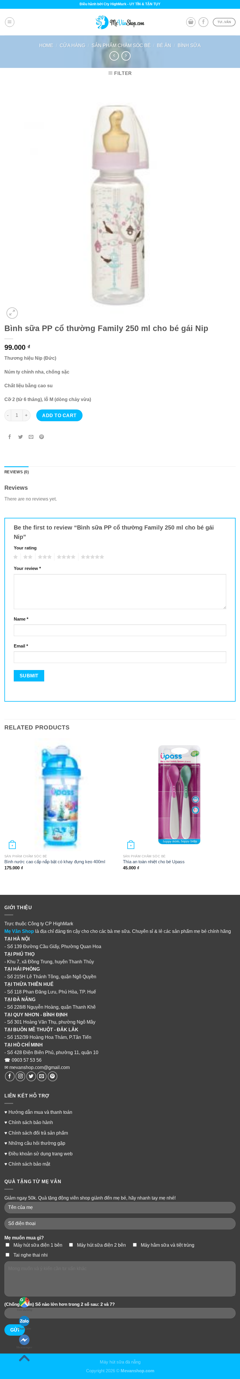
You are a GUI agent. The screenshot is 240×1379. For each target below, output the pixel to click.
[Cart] (191, 22)
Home (46, 45)
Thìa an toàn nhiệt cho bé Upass (154, 861)
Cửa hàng (72, 45)
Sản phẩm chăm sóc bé (121, 45)
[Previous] (4, 812)
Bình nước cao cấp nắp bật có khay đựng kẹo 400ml (54, 861)
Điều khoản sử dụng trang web (40, 1153)
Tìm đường (24, 1309)
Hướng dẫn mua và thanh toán (40, 1112)
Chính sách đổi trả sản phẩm (38, 1132)
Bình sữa (189, 45)
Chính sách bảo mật (29, 1163)
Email (21, 646)
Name (21, 619)
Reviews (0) (16, 472)
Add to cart (59, 415)
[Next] (235, 812)
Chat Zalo (24, 1328)
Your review (27, 568)
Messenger (24, 1347)
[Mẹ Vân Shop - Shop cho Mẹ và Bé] (120, 22)
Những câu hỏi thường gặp (36, 1143)
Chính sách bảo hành (30, 1122)
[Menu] (9, 22)
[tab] (16, 472)
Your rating (25, 548)
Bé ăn (164, 45)
